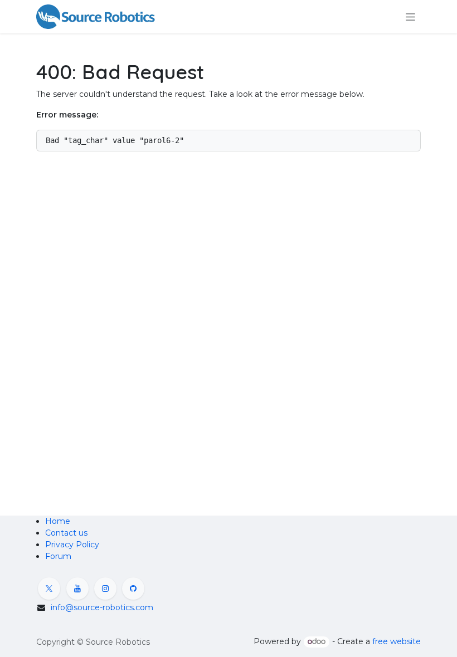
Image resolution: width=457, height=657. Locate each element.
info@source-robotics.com (102, 607)
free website (396, 641)
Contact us (66, 533)
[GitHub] (133, 588)
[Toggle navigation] (410, 16)
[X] (49, 588)
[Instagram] (105, 588)
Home (57, 521)
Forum (58, 556)
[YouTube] (77, 588)
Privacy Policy (72, 545)
